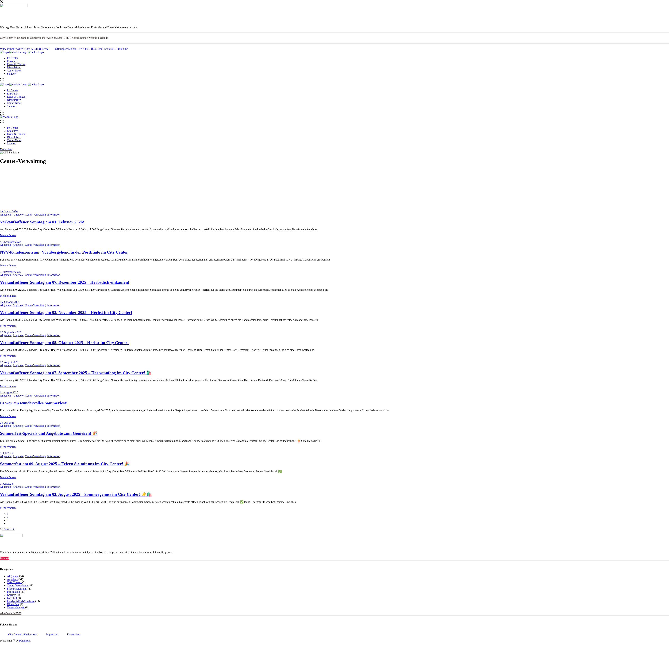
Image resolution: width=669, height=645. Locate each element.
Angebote (18, 214)
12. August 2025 (9, 362)
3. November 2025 (10, 271)
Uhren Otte (13, 604)
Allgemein (5, 214)
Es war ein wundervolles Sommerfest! (33, 403)
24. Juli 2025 (7, 422)
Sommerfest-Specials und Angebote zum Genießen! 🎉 (48, 433)
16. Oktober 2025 (10, 301)
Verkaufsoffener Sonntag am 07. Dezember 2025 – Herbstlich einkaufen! (64, 282)
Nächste (10, 529)
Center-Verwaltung (35, 214)
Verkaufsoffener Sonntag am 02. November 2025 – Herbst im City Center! (66, 312)
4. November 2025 (10, 241)
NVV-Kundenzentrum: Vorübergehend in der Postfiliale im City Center (64, 252)
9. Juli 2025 (6, 453)
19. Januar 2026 (9, 211)
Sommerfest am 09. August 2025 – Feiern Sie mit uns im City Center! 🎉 (64, 464)
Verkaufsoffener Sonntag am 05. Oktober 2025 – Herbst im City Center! (64, 342)
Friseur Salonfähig (17, 588)
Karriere (11, 594)
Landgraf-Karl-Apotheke (20, 601)
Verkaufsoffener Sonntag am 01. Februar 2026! (42, 222)
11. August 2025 (9, 392)
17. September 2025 (11, 332)
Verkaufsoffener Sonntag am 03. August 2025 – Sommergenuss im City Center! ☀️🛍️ (76, 494)
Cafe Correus (14, 582)
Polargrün (24, 640)
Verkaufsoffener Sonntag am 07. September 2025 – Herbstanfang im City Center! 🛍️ (75, 373)
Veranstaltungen (16, 607)
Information (53, 214)
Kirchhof (12, 598)
